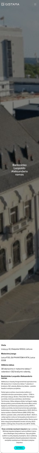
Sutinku (19, 448)
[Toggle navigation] (35, 4)
